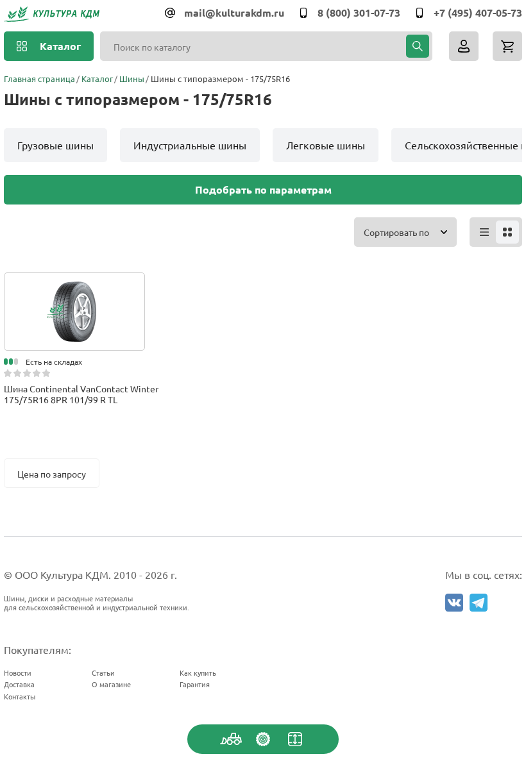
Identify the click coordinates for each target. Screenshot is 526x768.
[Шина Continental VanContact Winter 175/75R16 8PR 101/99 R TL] (74, 285)
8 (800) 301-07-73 (359, 12)
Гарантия (195, 684)
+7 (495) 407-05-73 (478, 12)
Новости (17, 672)
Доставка (19, 684)
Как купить (198, 672)
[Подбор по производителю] (263, 739)
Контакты (19, 696)
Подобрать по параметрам (263, 189)
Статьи (103, 672)
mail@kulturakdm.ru (234, 12)
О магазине (111, 684)
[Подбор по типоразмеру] (295, 739)
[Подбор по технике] (231, 739)
